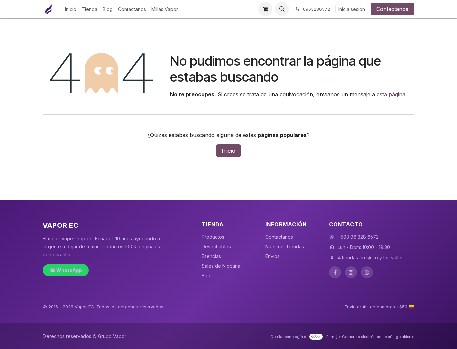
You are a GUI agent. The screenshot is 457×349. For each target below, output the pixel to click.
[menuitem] (70, 9)
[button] (282, 9)
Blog (207, 275)
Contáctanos (392, 9)
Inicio (228, 150)
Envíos (272, 256)
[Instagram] (351, 272)
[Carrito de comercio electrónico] (265, 9)
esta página (391, 94)
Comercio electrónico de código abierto (378, 336)
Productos (213, 237)
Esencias (211, 256)
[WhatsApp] (367, 272)
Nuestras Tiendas (284, 246)
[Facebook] (335, 272)
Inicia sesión (351, 9)
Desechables (216, 246)
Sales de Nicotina (221, 266)
